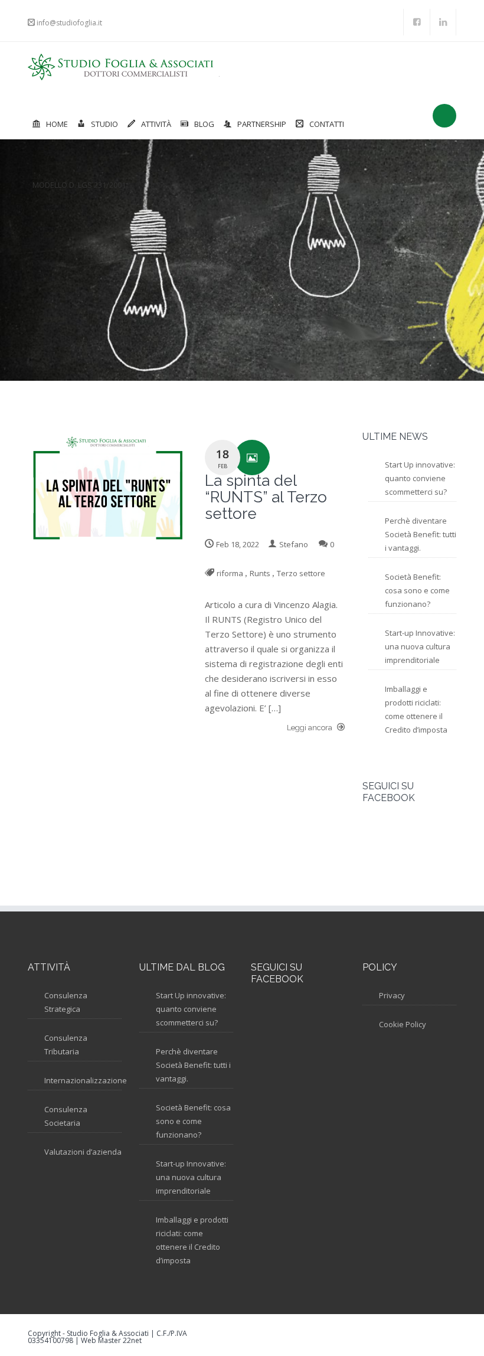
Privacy (392, 995)
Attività (156, 124)
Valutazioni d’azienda (83, 1151)
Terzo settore (301, 573)
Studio (104, 124)
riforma (230, 573)
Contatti (326, 124)
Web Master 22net (111, 1340)
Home (57, 124)
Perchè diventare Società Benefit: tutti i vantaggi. (420, 534)
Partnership (261, 124)
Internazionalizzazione (85, 1080)
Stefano (293, 544)
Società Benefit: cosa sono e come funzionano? (417, 590)
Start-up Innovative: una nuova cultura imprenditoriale (420, 646)
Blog (204, 124)
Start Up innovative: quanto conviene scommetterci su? (420, 478)
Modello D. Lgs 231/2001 (79, 184)
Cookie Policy (402, 1024)
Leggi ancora (310, 727)
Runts (260, 573)
